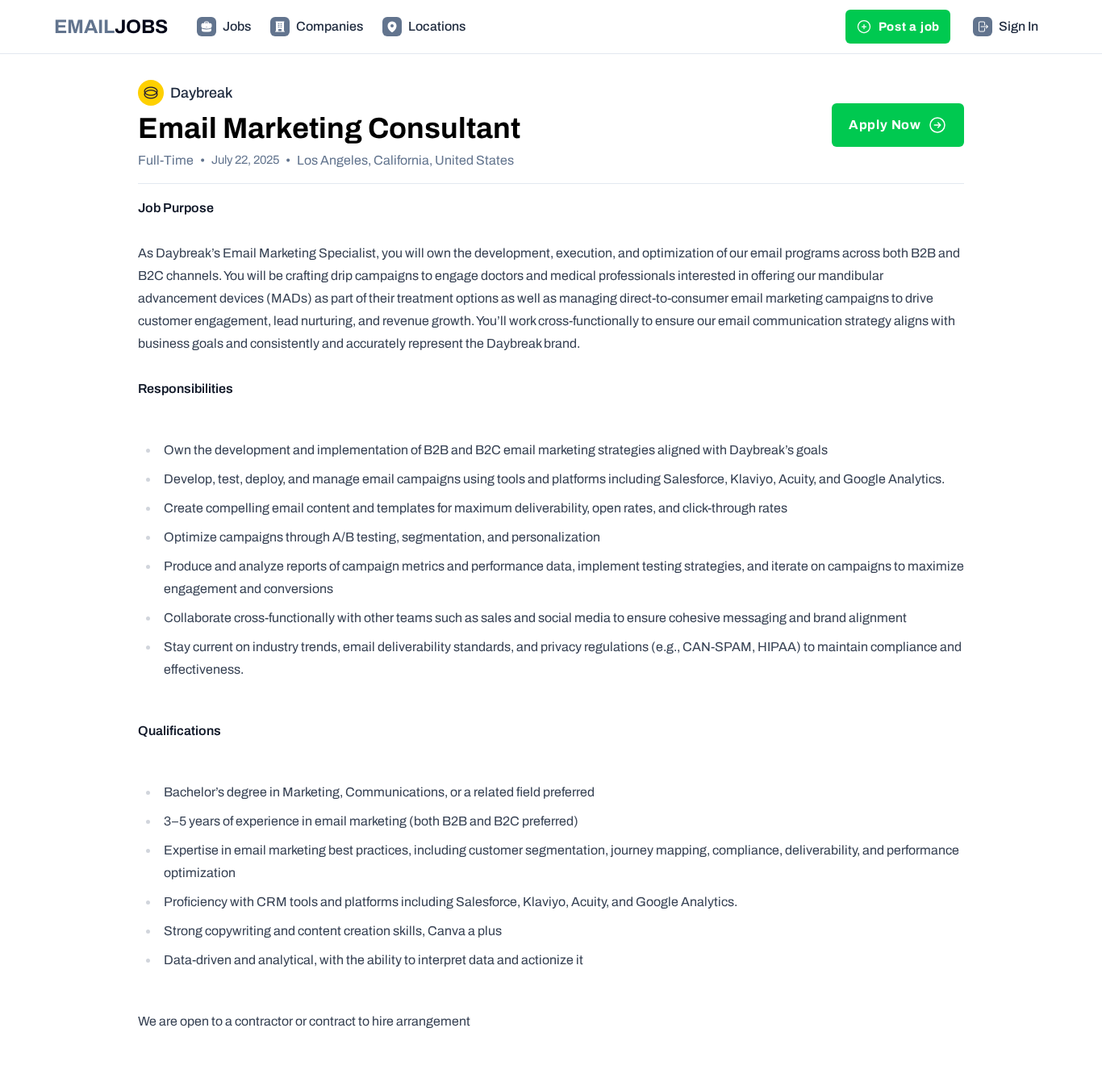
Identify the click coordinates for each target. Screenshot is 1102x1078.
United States (474, 160)
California (401, 160)
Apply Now (885, 125)
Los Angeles (332, 160)
